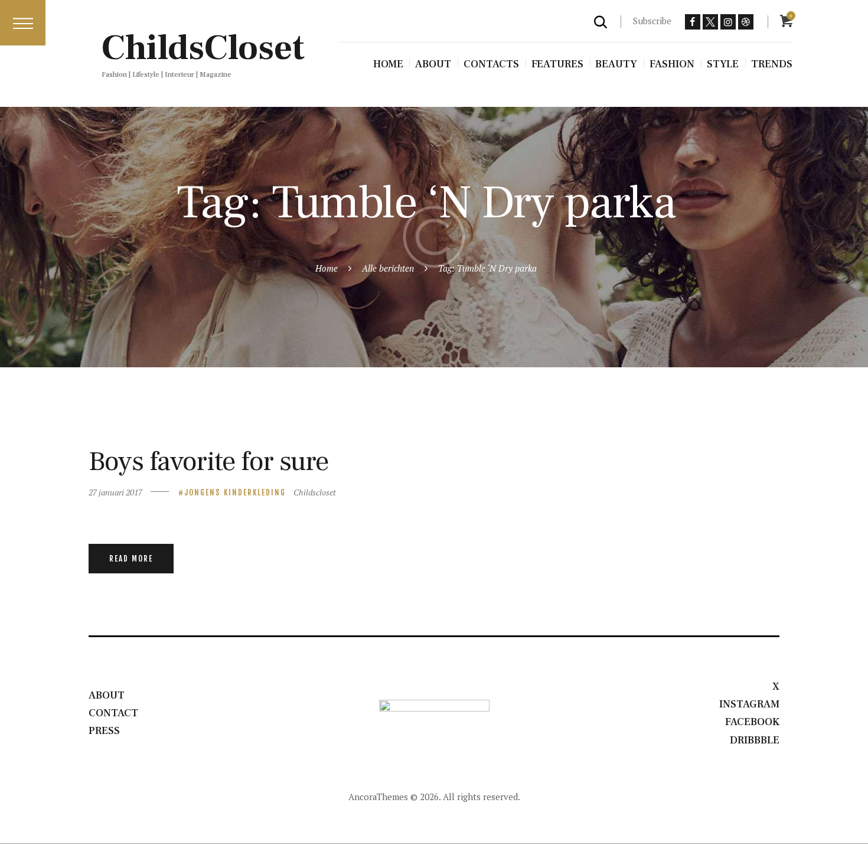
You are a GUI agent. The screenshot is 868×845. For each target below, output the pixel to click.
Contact (113, 713)
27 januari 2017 (115, 492)
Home (326, 268)
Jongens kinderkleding (235, 492)
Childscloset (314, 492)
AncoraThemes (378, 796)
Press (104, 731)
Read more (131, 558)
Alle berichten (388, 268)
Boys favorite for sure (208, 461)
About (107, 695)
